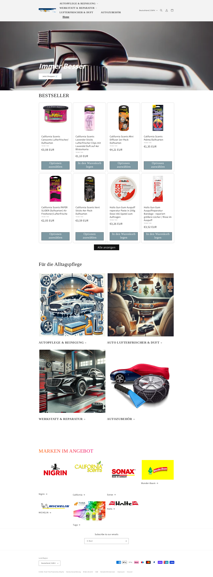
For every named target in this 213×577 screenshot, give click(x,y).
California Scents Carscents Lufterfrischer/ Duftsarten (55, 139)
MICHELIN (44, 512)
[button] (79, 3)
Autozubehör (119, 419)
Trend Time (47, 572)
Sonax (110, 494)
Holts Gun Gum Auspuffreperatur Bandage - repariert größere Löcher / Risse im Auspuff (158, 214)
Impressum (120, 572)
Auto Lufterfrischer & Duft (133, 342)
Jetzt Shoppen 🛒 (50, 76)
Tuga (75, 524)
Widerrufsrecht (88, 572)
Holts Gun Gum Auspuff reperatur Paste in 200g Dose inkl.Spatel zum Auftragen (122, 212)
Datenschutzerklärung (73, 572)
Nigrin (42, 494)
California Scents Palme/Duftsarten (153, 138)
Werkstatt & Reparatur (61, 419)
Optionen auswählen (55, 164)
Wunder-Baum (148, 483)
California (77, 494)
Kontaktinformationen (107, 572)
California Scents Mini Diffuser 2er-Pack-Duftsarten (121, 139)
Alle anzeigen (106, 247)
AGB (96, 572)
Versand (129, 572)
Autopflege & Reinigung (61, 342)
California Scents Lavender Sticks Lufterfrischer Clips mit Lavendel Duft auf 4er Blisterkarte (88, 143)
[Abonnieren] (126, 541)
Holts (109, 508)
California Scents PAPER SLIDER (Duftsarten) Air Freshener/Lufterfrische (54, 210)
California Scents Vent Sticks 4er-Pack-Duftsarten (88, 210)
